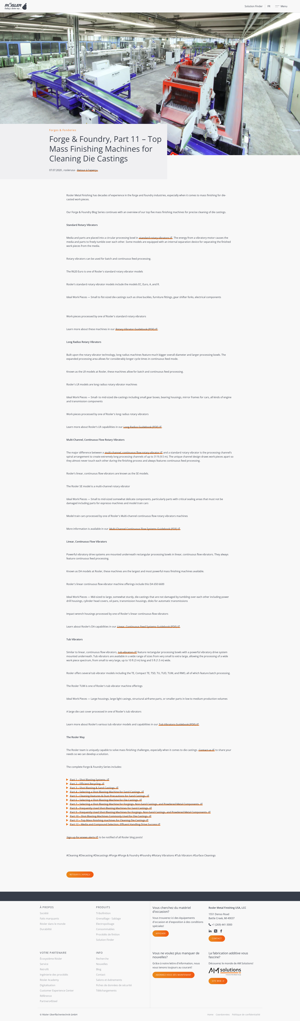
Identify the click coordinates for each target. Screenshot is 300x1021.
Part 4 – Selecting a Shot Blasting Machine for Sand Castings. (105, 792)
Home (7, 14)
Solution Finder (254, 6)
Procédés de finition (108, 934)
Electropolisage (105, 924)
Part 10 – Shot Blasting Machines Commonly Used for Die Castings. (109, 816)
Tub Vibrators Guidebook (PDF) (177, 724)
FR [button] (269, 6)
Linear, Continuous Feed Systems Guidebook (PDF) (147, 626)
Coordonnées (223, 1014)
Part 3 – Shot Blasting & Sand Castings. (92, 787)
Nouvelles (102, 964)
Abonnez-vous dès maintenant (173, 975)
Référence (46, 996)
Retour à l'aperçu (87, 170)
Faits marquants (49, 918)
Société (44, 913)
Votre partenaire (53, 952)
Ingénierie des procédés (54, 974)
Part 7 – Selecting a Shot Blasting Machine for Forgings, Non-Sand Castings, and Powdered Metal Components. (135, 804)
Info (99, 952)
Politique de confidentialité (246, 1014)
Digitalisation (47, 985)
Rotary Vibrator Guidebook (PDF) (135, 329)
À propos (47, 907)
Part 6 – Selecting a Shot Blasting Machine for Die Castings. (104, 800)
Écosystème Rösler (51, 958)
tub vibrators (126, 652)
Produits (103, 907)
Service (44, 964)
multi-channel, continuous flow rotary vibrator (132, 452)
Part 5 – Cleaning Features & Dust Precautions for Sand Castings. (108, 796)
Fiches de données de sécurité (114, 985)
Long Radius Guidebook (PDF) (141, 427)
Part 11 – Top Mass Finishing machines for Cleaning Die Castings (107, 820)
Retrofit (44, 969)
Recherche (102, 958)
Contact (217, 938)
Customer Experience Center (57, 990)
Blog (15, 14)
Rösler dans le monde (52, 924)
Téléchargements (106, 990)
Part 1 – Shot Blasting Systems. (88, 779)
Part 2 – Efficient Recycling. (85, 783)
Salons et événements (109, 980)
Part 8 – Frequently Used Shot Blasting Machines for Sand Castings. (109, 808)
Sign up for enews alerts (81, 837)
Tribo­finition (103, 913)
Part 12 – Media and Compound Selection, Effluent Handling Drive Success (113, 824)
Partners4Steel (48, 1001)
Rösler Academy (49, 980)
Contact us (205, 750)
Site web (217, 981)
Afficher (160, 933)
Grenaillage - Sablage (108, 918)
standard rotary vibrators (154, 237)
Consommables (105, 929)
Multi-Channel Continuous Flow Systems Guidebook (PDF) (143, 528)
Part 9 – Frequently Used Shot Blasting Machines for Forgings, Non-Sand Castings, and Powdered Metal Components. (139, 812)
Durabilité (46, 929)
